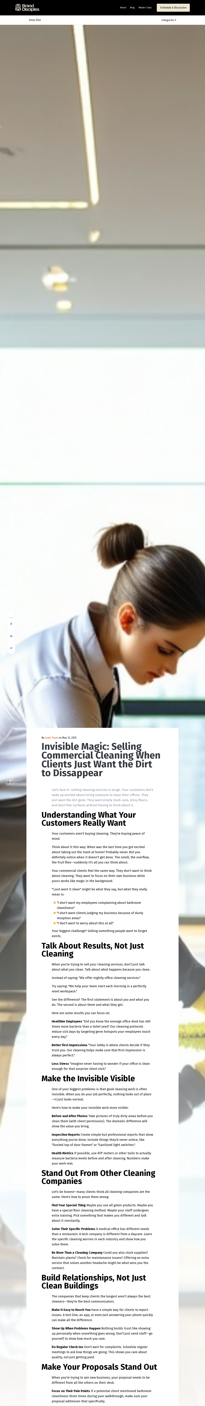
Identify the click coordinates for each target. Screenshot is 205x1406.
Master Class (145, 7)
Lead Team (51, 737)
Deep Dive (35, 19)
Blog (132, 7)
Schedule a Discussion (173, 7)
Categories (168, 20)
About (123, 7)
